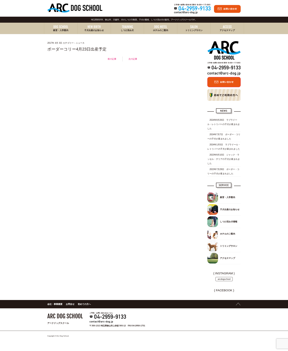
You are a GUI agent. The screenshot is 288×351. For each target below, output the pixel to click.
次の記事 (132, 59)
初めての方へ (84, 304)
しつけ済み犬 (127, 30)
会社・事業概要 (54, 304)
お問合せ (70, 304)
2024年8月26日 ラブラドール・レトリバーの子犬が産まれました (223, 124)
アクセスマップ (227, 30)
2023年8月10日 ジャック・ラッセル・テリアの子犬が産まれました (223, 159)
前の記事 (112, 59)
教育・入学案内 (60, 30)
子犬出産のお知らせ (94, 30)
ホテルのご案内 (160, 30)
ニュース (80, 43)
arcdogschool (224, 279)
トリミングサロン (194, 30)
